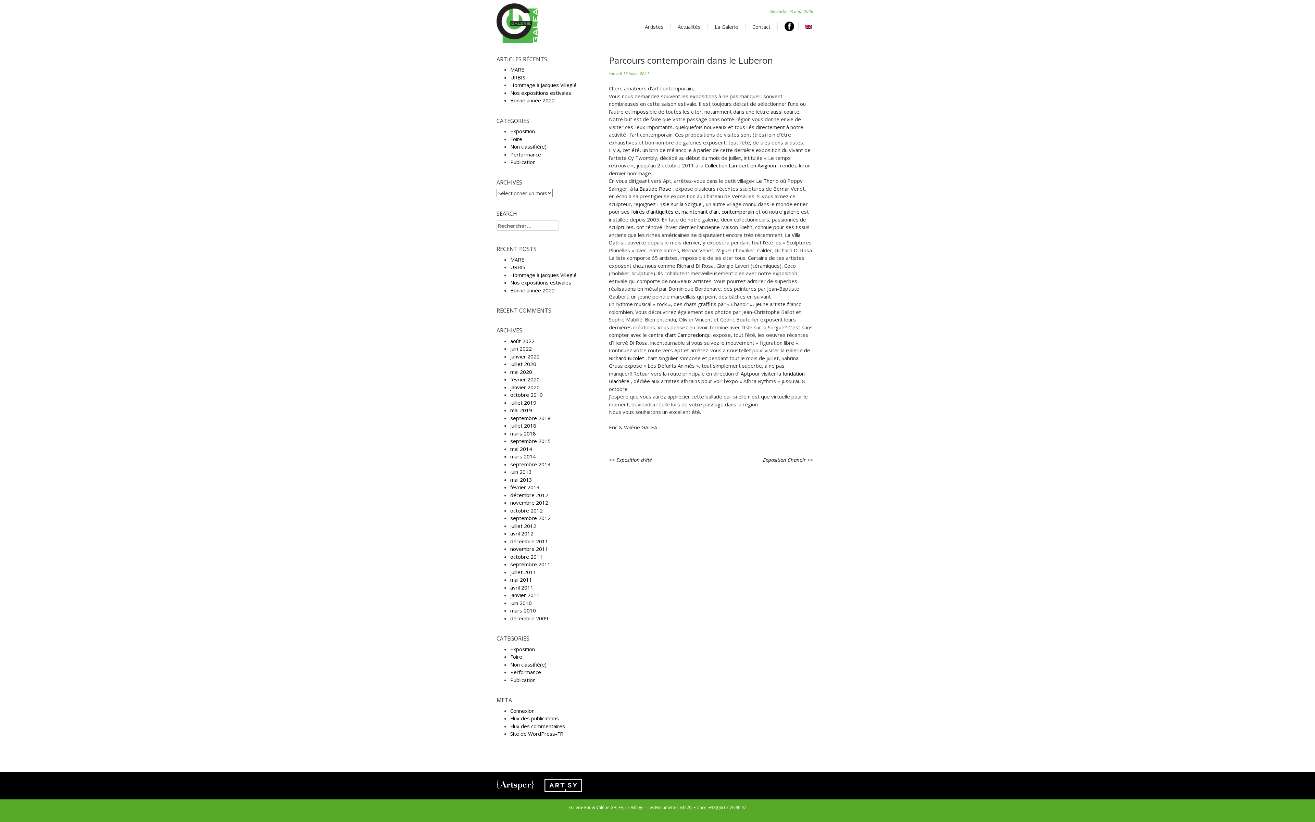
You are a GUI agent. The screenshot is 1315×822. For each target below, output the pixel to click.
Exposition (522, 131)
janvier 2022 (525, 356)
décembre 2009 (529, 618)
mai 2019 (521, 410)
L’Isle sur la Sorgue (680, 204)
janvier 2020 (525, 387)
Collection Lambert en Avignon (741, 165)
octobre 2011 (526, 556)
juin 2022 (521, 348)
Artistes (654, 26)
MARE (517, 69)
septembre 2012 (530, 518)
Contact (761, 26)
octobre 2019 (526, 394)
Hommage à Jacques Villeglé (543, 84)
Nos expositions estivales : (542, 92)
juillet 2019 (523, 402)
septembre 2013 (530, 464)
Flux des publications (534, 718)
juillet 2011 (523, 572)
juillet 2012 (523, 525)
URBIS (517, 77)
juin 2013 (521, 471)
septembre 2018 (530, 418)
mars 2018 (523, 433)
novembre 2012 (529, 502)
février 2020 (525, 379)
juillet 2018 (523, 425)
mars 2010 (523, 610)
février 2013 (525, 487)
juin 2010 (521, 602)
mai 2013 (521, 479)
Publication (523, 162)
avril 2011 (522, 587)
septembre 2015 (530, 441)
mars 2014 (523, 456)
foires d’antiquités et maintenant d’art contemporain (692, 211)
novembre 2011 (529, 548)
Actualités (689, 26)
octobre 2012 (526, 510)
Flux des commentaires (537, 726)
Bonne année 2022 (532, 100)
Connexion (522, 710)
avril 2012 (522, 533)
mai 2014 (521, 448)
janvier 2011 (525, 595)
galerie (792, 211)
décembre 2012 (529, 495)
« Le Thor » (766, 180)
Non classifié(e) (528, 146)
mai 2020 (521, 371)
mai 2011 (521, 579)
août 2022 (522, 341)
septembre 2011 (530, 564)
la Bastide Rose (653, 188)
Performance (525, 154)
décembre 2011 (529, 541)
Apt (744, 373)
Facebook (792, 26)
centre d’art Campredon (676, 334)
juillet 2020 (523, 364)
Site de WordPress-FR (536, 733)
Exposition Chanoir (784, 459)
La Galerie (726, 26)
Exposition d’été (634, 459)
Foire (516, 139)
